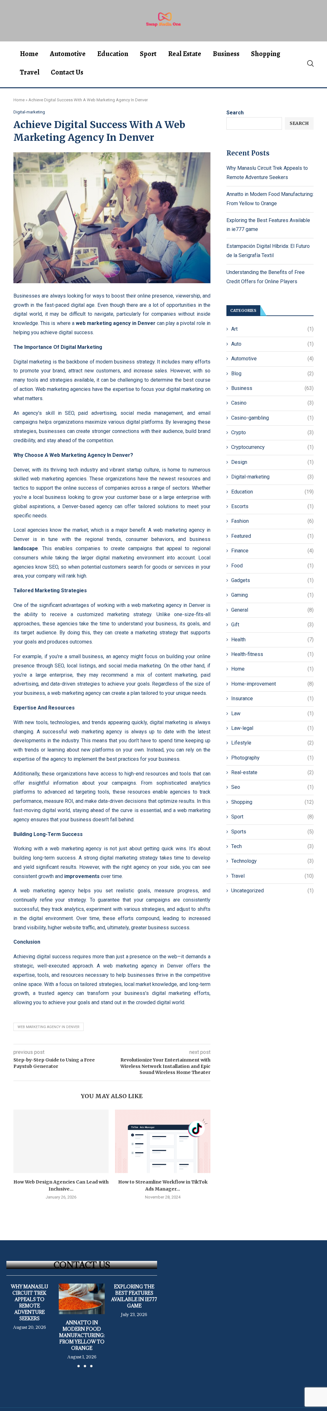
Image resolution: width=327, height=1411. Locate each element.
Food (272, 566)
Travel (29, 72)
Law (272, 713)
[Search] (310, 63)
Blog (272, 374)
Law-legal (272, 728)
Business (226, 53)
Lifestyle (272, 743)
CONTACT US (82, 1264)
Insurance (272, 698)
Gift (272, 625)
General (272, 610)
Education (112, 53)
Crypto (272, 432)
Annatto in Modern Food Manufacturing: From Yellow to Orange (82, 1335)
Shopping (265, 53)
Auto (272, 344)
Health (272, 640)
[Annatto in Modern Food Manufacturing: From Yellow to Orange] (82, 1299)
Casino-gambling (272, 418)
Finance (272, 551)
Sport (148, 53)
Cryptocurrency (272, 447)
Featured (272, 536)
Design (272, 462)
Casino (272, 403)
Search (235, 113)
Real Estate (184, 53)
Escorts (272, 506)
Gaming (272, 595)
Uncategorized (272, 891)
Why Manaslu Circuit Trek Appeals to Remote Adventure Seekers (29, 1302)
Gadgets (272, 580)
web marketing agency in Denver (49, 1027)
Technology (272, 861)
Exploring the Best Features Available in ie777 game (134, 1296)
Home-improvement (272, 684)
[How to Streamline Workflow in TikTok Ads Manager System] (162, 1141)
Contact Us (67, 72)
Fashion (272, 521)
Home (29, 53)
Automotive (68, 53)
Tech (272, 846)
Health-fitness (272, 654)
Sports (272, 832)
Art (272, 329)
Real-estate (272, 772)
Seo (272, 787)
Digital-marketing (272, 477)
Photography (272, 758)
